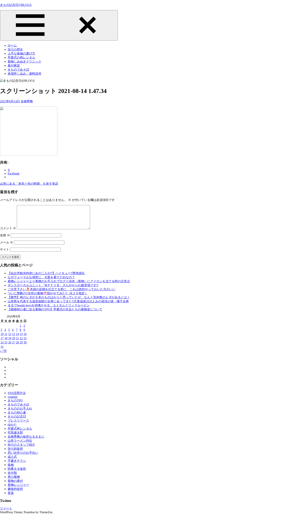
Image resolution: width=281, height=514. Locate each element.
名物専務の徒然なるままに (26, 436)
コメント (8, 228)
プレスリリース (18, 420)
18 (5, 338)
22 (21, 338)
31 (2, 346)
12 (9, 334)
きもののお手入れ (20, 408)
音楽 (11, 492)
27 (13, 342)
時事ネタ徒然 (17, 468)
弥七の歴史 (15, 49)
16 (25, 334)
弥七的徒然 (15, 448)
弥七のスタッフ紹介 (21, 444)
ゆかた (12, 424)
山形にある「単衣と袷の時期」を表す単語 (29, 183)
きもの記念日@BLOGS (16, 5)
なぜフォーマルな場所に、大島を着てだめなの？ (41, 277)
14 (17, 334)
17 (2, 338)
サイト (4, 249)
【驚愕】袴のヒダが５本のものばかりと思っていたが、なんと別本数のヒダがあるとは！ (69, 297)
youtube (12, 396)
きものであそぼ (18, 69)
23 (25, 338)
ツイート (6, 508)
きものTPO (15, 400)
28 (17, 342)
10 (2, 334)
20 (13, 338)
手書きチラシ (17, 460)
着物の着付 (15, 480)
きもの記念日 (17, 416)
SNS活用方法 (17, 393)
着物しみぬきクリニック (24, 61)
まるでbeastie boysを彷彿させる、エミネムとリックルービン (49, 305)
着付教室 (14, 65)
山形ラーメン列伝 (20, 440)
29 (21, 342)
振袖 (11, 464)
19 (9, 338)
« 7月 (3, 350)
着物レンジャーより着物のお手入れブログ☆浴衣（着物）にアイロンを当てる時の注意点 (69, 281)
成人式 (12, 456)
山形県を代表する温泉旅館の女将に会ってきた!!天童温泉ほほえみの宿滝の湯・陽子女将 (68, 301)
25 (5, 342)
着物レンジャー (18, 484)
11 (5, 334)
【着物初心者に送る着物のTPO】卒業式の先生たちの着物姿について (55, 309)
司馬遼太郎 (15, 432)
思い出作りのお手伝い (23, 452)
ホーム (12, 45)
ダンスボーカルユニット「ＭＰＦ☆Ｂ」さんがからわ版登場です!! (53, 285)
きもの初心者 (17, 412)
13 (13, 334)
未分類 (12, 472)
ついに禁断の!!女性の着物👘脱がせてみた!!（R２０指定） (48, 293)
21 (17, 338)
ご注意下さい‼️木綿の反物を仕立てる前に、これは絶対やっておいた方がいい (61, 289)
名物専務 (27, 101)
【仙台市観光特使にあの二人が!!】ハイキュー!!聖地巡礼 (46, 273)
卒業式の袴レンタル (21, 57)
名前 (5, 235)
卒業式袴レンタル (20, 428)
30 (25, 342)
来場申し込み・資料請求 (24, 73)
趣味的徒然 (15, 488)
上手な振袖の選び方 (21, 53)
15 (21, 334)
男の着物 (14, 476)
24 (2, 342)
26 (9, 342)
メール (6, 242)
